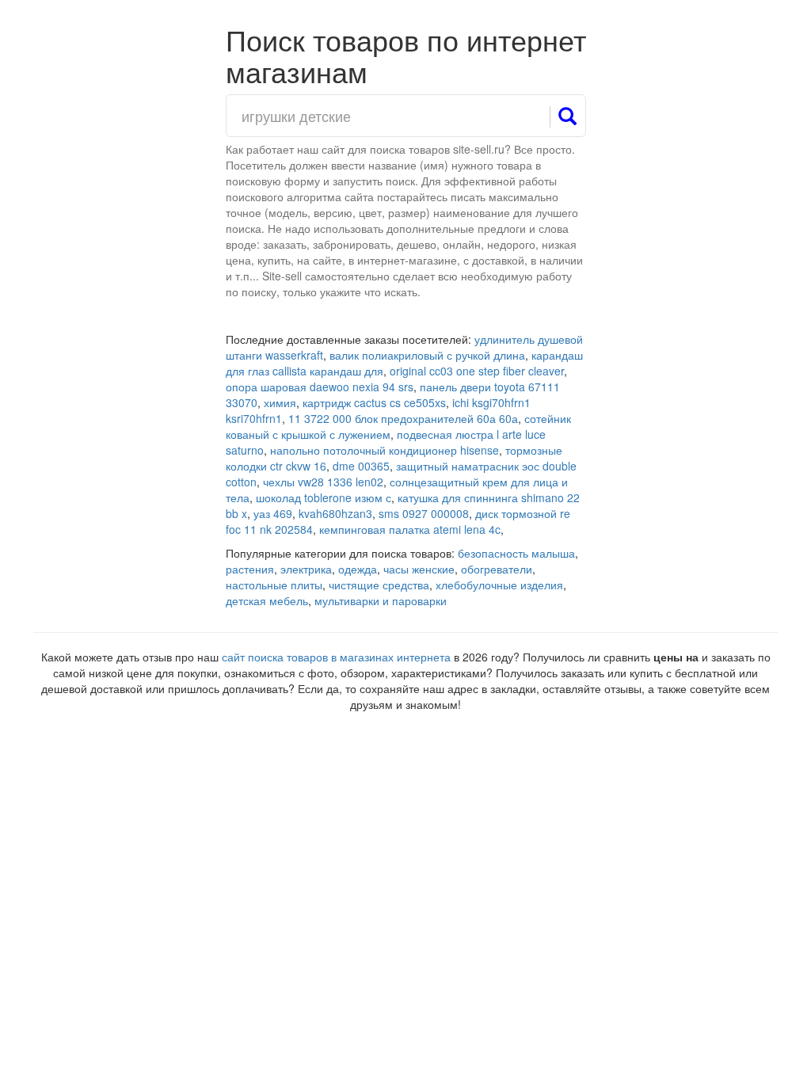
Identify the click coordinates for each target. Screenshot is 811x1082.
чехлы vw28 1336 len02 (323, 482)
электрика (306, 569)
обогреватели (496, 569)
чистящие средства (379, 584)
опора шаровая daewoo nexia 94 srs (319, 386)
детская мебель (267, 600)
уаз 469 (272, 513)
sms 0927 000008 (424, 513)
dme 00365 (361, 466)
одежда (357, 569)
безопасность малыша (516, 553)
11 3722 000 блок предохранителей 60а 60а (403, 418)
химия (280, 402)
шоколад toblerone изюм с (323, 497)
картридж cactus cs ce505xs (374, 402)
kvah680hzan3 (335, 513)
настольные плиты (274, 584)
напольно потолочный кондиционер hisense (384, 450)
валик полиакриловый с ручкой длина (427, 355)
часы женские (419, 569)
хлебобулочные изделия (499, 584)
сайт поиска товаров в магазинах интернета (336, 657)
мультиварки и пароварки (380, 600)
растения (250, 569)
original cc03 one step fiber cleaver (477, 371)
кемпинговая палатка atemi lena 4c (410, 529)
